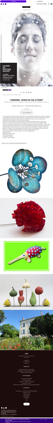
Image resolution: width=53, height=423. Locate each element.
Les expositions (26, 7)
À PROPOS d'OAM (26, 392)
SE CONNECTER (26, 361)
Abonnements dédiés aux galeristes (26, 371)
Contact (26, 404)
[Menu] (49, 4)
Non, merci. (41, 419)
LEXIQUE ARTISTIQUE (26, 383)
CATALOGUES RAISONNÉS (26, 378)
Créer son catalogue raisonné (26, 369)
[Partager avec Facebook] (23, 92)
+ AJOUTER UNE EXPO (26, 10)
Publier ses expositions (26, 372)
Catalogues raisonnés (42, 3)
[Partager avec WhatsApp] (28, 92)
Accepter (45, 419)
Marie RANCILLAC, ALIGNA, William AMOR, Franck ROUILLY (26, 102)
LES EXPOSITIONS (26, 380)
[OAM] (3, 4)
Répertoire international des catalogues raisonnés (26, 384)
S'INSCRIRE (26, 360)
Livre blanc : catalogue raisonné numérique (26, 391)
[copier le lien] (21, 92)
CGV (26, 400)
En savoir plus (7, 422)
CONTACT (26, 363)
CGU (26, 398)
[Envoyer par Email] (31, 92)
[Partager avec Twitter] (26, 92)
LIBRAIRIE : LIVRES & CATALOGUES (26, 381)
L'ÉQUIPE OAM (26, 394)
